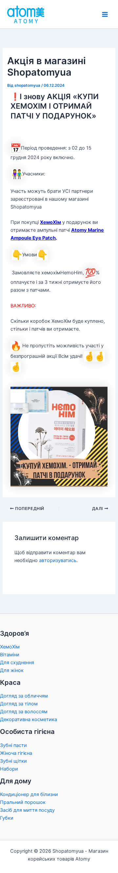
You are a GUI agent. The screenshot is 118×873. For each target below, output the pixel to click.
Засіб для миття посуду (27, 810)
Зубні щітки (13, 761)
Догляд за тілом (19, 704)
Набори (9, 769)
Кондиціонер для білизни (29, 794)
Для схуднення (17, 662)
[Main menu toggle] (104, 14)
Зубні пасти (13, 745)
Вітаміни (9, 655)
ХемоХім (50, 222)
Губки (6, 818)
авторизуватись (57, 560)
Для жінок (12, 670)
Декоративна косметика (28, 719)
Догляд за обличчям (24, 696)
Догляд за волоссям (24, 712)
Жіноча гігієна (16, 753)
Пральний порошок (23, 802)
